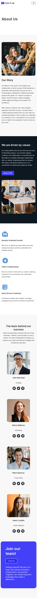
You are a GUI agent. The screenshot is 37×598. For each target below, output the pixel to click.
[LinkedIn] (22, 388)
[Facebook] (14, 388)
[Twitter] (18, 388)
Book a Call (8, 173)
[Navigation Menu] (33, 3)
